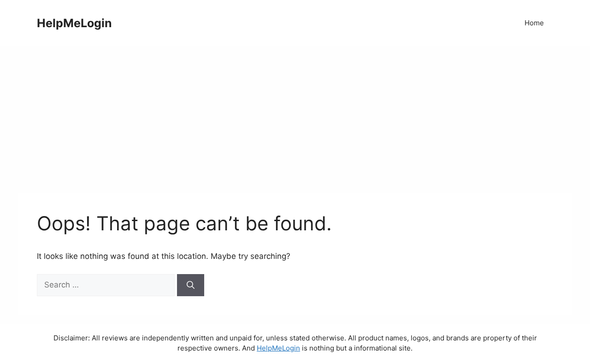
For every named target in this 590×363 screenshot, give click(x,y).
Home (534, 22)
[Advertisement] (295, 115)
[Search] (190, 285)
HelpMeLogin (74, 23)
